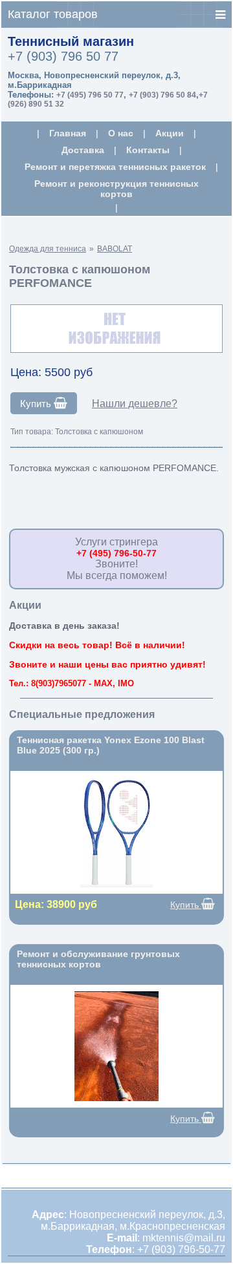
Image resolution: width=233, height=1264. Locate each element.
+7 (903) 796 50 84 (162, 95)
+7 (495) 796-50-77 (116, 553)
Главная (67, 133)
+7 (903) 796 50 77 (63, 56)
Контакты (148, 150)
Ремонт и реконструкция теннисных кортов (116, 188)
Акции (169, 133)
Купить (37, 403)
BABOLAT (114, 248)
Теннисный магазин (71, 41)
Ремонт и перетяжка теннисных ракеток (115, 167)
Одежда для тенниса (47, 248)
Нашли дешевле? (134, 403)
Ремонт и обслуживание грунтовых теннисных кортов (98, 959)
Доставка (82, 150)
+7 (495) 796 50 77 (90, 95)
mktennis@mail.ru (183, 1237)
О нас (120, 133)
